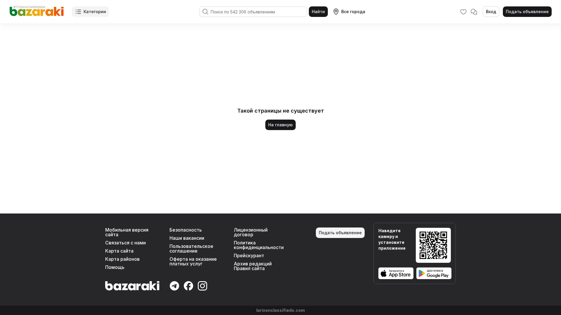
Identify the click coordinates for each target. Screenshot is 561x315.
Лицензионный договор (251, 232)
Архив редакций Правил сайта (253, 266)
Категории (95, 11)
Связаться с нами (125, 242)
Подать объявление (527, 11)
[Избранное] (463, 11)
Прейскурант (249, 255)
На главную (280, 124)
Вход (491, 11)
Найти (318, 11)
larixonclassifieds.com (280, 310)
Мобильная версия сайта (126, 232)
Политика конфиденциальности (259, 245)
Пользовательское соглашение (191, 248)
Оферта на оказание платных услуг (193, 261)
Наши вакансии (186, 238)
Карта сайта (119, 251)
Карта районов (122, 259)
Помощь (114, 267)
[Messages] (474, 11)
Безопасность (185, 230)
